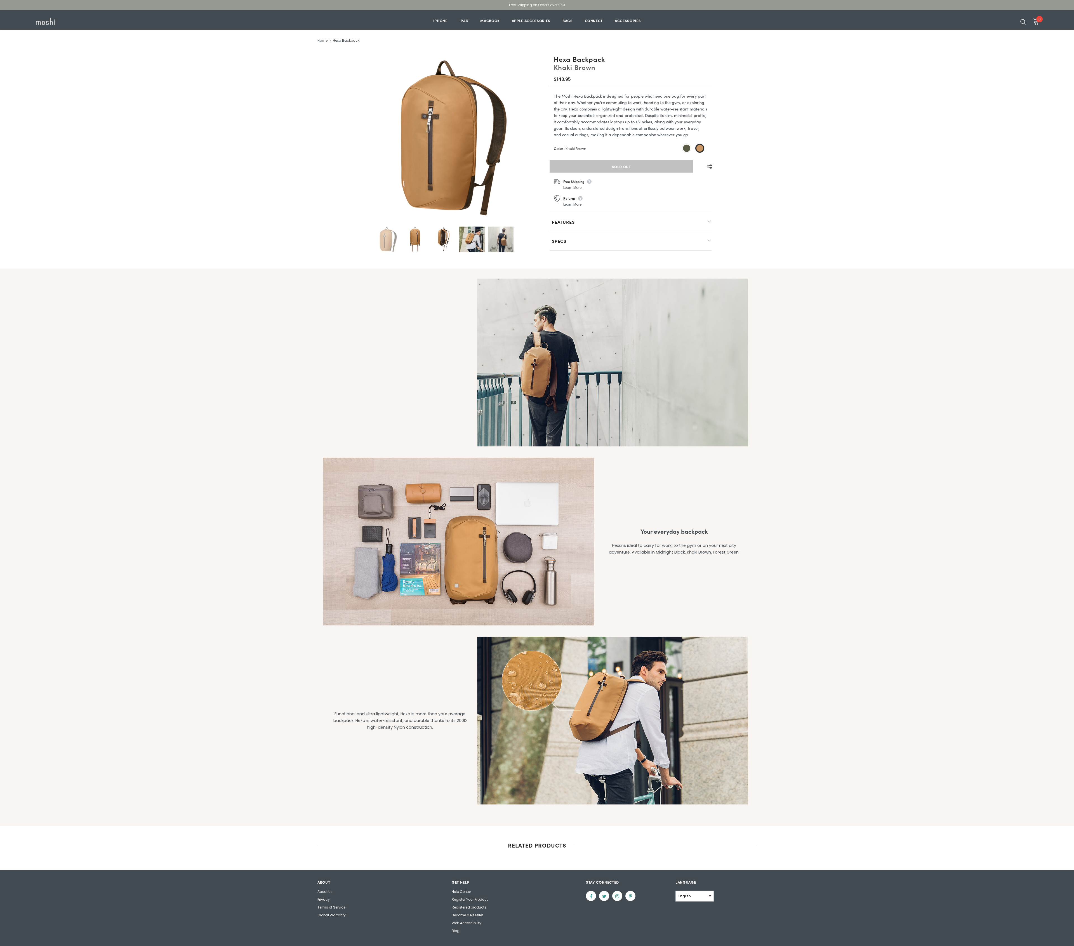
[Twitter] (604, 896)
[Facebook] (591, 896)
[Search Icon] (1023, 21)
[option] (443, 137)
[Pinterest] (630, 896)
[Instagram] (617, 896)
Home (322, 40)
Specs (559, 241)
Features (563, 222)
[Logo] (67, 21)
